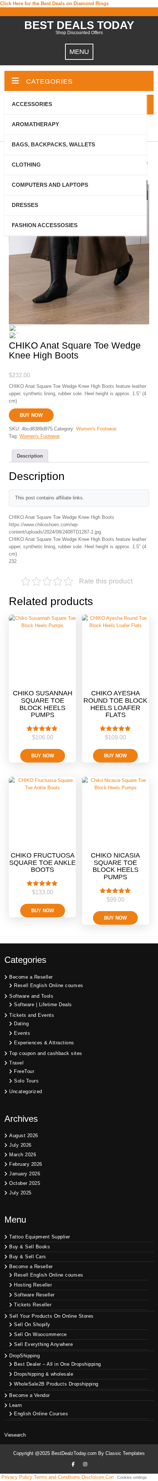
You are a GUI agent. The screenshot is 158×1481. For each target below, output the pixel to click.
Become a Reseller (31, 977)
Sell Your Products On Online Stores (51, 1316)
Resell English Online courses (48, 985)
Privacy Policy (16, 1477)
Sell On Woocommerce (40, 1334)
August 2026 (23, 1135)
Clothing (26, 164)
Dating (21, 1023)
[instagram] (85, 1464)
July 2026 (20, 1145)
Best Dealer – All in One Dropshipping (57, 1364)
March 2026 (22, 1154)
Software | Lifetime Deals (43, 1004)
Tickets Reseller (32, 1304)
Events (22, 1033)
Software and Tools (31, 996)
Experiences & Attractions (44, 1042)
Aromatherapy (35, 124)
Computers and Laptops (50, 185)
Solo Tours (26, 1081)
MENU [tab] (79, 51)
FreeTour (24, 1071)
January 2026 (24, 1173)
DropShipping (24, 1355)
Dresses (25, 205)
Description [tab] (30, 456)
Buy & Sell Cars (27, 1256)
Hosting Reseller (33, 1285)
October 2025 (24, 1183)
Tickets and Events (31, 1015)
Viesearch (15, 1435)
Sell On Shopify (32, 1324)
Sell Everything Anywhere (43, 1344)
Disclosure (93, 1477)
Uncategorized (25, 1091)
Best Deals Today (79, 25)
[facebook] (73, 1464)
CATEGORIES (49, 81)
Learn (15, 1405)
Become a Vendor (29, 1395)
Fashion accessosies (45, 225)
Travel (16, 1063)
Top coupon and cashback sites (45, 1053)
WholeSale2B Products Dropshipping (56, 1384)
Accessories (32, 104)
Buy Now (31, 415)
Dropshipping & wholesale (43, 1374)
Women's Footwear (96, 429)
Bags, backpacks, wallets (53, 144)
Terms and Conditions (57, 1477)
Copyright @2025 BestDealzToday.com (55, 1453)
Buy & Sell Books (29, 1246)
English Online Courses (41, 1413)
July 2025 (20, 1193)
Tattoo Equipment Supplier (39, 1237)
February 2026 (25, 1164)
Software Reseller (34, 1295)
